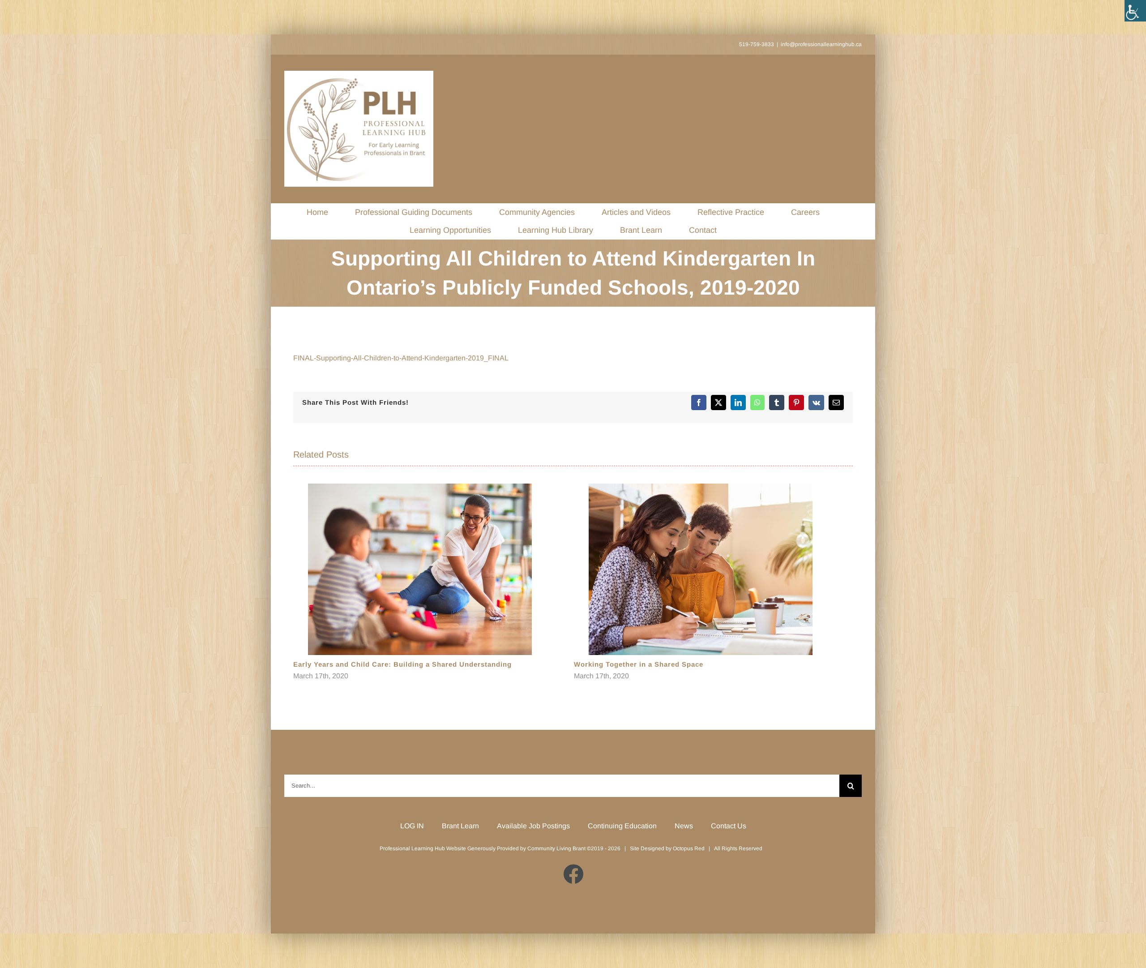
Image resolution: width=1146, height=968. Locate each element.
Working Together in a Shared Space (638, 664)
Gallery (420, 569)
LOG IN (412, 826)
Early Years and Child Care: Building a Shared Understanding (402, 664)
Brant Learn (460, 826)
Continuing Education (622, 826)
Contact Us (728, 826)
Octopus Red (689, 848)
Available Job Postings (533, 826)
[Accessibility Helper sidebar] (1135, 10)
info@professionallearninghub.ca (821, 44)
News (684, 826)
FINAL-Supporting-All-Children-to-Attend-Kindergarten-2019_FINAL (401, 358)
